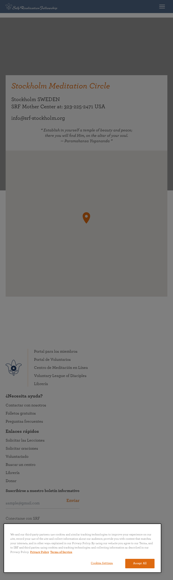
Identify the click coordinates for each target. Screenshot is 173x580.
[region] (82, 548)
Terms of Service (61, 552)
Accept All (140, 563)
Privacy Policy (39, 552)
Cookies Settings (102, 563)
